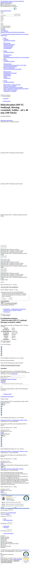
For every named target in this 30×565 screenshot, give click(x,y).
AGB (4, 518)
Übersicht (3, 32)
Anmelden (3, 29)
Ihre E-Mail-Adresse (6, 376)
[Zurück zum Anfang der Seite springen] (2, 556)
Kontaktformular (12, 512)
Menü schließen (6, 26)
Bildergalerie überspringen (7, 120)
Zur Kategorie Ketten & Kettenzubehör (12, 69)
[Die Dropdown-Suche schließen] (19, 15)
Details (2, 432)
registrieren (5, 31)
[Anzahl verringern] (3, 298)
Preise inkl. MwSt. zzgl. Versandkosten (9, 287)
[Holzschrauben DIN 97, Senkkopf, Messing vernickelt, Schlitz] (10, 121)
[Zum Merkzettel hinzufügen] (3, 404)
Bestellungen (22, 32)
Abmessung (6, 292)
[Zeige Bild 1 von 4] (1, 248)
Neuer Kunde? (14, 373)
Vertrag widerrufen (5, 514)
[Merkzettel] (1, 22)
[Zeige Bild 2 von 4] (2, 248)
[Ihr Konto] (2, 24)
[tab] (14, 309)
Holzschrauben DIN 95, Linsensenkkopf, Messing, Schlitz (14, 451)
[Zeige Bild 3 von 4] (4, 248)
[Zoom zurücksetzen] (5, 260)
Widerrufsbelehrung (8, 520)
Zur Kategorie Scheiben (8, 61)
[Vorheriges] (2, 246)
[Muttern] (16, 58)
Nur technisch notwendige (6, 560)
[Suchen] (15, 15)
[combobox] (7, 15)
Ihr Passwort (4, 377)
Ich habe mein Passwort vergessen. (9, 379)
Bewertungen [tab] (6, 311)
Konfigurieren (16, 560)
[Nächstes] (5, 246)
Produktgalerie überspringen (7, 396)
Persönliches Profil (9, 32)
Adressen (16, 32)
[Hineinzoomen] (8, 260)
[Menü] (2, 12)
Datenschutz (6, 526)
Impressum (6, 527)
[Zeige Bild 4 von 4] (5, 248)
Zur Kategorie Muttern (8, 52)
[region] (15, 200)
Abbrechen (3, 382)
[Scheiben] (16, 66)
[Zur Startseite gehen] (6, 10)
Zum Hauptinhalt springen (7, 1)
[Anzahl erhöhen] (10, 298)
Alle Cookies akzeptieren (6, 562)
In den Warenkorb (5, 301)
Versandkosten (25, 550)
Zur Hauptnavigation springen (12, 2)
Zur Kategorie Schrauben (9, 40)
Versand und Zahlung (8, 533)
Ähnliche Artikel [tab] (7, 394)
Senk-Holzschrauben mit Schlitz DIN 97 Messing (12, 468)
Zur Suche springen (17, 1)
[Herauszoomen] (2, 260)
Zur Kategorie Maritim (8, 82)
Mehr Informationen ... (19, 559)
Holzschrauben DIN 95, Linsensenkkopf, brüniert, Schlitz (14, 420)
